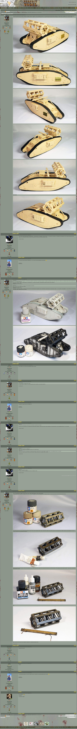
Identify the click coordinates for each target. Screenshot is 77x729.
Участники (62, 10)
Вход (13, 7)
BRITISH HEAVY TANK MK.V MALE (32, 12)
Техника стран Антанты (24, 12)
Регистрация (10, 7)
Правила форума (66, 10)
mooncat (9, 663)
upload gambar (15, 194)
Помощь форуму (74, 10)
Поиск (70, 10)
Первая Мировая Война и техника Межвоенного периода (14, 12)
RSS (75, 4)
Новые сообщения (58, 10)
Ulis (9, 381)
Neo (9, 402)
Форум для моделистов (4, 7)
